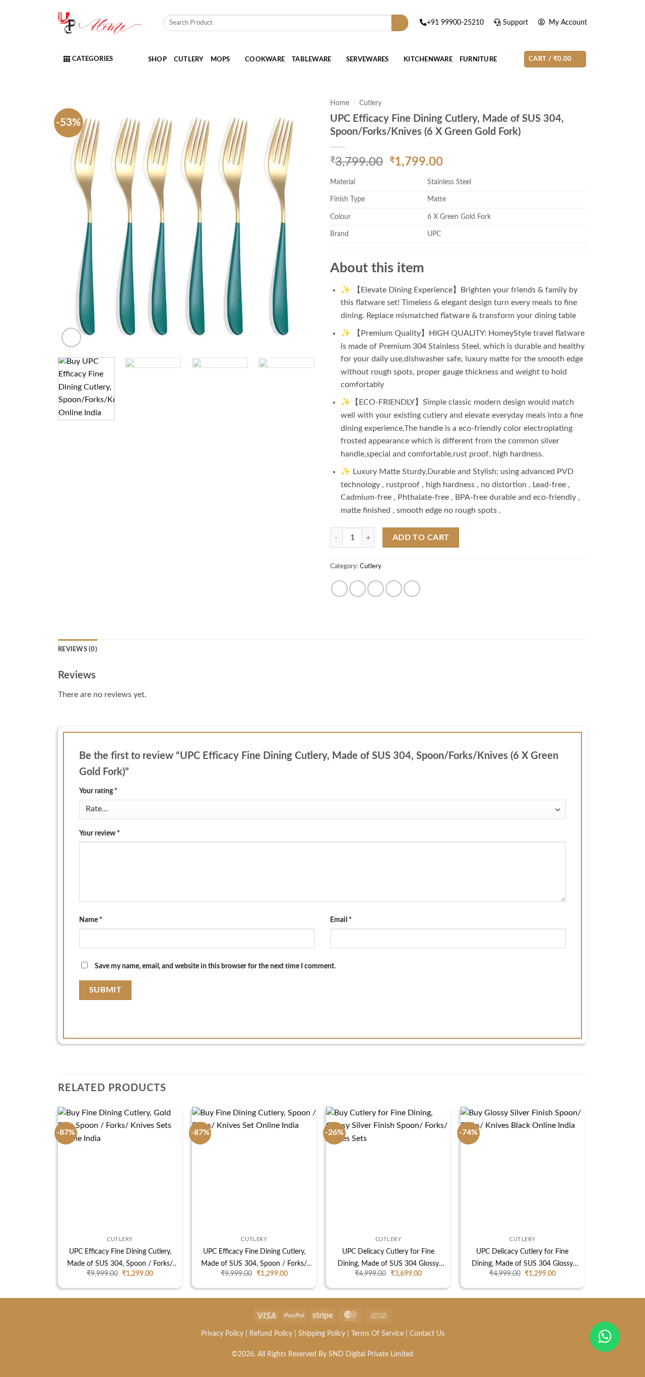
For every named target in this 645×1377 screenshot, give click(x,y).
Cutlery (189, 59)
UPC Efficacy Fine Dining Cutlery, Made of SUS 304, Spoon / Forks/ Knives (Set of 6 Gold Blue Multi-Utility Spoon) (120, 1259)
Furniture (478, 59)
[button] (555, 59)
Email (341, 920)
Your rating (98, 791)
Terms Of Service (377, 1333)
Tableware (311, 59)
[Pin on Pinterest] (393, 588)
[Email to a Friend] (375, 588)
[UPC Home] (100, 23)
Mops (220, 59)
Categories (91, 58)
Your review (99, 833)
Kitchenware (428, 59)
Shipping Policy (321, 1333)
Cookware (265, 59)
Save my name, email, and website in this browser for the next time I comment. (215, 966)
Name (90, 920)
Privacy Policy (222, 1333)
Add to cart (421, 538)
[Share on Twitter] (357, 588)
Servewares (367, 59)
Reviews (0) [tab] (77, 649)
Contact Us (427, 1333)
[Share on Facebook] (339, 588)
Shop (157, 59)
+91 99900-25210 (456, 22)
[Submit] (400, 23)
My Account (567, 22)
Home (339, 103)
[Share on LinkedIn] (412, 588)
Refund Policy (270, 1333)
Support (516, 22)
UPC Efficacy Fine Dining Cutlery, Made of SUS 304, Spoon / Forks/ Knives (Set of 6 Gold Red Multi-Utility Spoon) (254, 1259)
